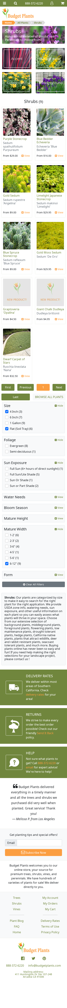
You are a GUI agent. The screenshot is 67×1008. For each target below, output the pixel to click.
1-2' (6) (14, 535)
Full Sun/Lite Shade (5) (24, 474)
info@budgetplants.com (44, 966)
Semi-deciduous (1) (23, 452)
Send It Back (45, 733)
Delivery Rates (50, 921)
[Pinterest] (44, 958)
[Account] (52, 3)
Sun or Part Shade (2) (24, 486)
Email (11, 843)
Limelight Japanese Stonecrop (49, 197)
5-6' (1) (14, 558)
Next (59, 387)
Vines (16, 909)
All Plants (23, 22)
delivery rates (35, 695)
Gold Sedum (11, 195)
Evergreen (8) (19, 446)
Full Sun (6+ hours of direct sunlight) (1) (36, 469)
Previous (25, 387)
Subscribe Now (35, 853)
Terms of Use (50, 926)
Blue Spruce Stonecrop (11, 254)
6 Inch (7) (16, 417)
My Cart (50, 909)
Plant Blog (17, 921)
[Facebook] (22, 958)
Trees (16, 898)
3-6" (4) (14, 546)
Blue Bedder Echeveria (45, 140)
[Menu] (4, 3)
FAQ (16, 926)
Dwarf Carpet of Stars (14, 360)
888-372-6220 (47, 763)
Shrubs (38, 22)
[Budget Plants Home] (18, 13)
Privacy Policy (50, 932)
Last (15, 397)
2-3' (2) (14, 541)
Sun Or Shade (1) (21, 480)
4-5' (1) (14, 552)
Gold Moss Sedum (49, 252)
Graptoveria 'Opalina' (11, 311)
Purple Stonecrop (15, 139)
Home (8, 22)
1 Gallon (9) (17, 423)
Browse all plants (49, 397)
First (8, 387)
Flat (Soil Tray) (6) (21, 429)
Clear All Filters (34, 584)
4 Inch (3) (16, 412)
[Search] (15, 3)
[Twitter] (33, 958)
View (27, 155)
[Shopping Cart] (62, 3)
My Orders (50, 903)
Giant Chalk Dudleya (50, 309)
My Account (50, 898)
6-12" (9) (15, 564)
